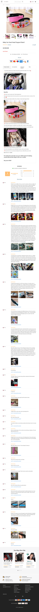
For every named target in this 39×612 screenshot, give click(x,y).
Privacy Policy (16, 588)
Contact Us (15, 590)
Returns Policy (27, 590)
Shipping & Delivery (28, 589)
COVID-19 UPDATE (16, 592)
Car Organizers (8, 4)
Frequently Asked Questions (29, 586)
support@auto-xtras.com (6, 586)
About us (15, 586)
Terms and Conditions (17, 589)
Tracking (26, 592)
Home (3, 4)
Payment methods (27, 588)
